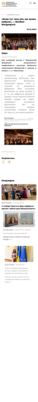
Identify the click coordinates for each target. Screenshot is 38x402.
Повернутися (13, 14)
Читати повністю (8, 152)
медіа (10, 71)
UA (34, 3)
